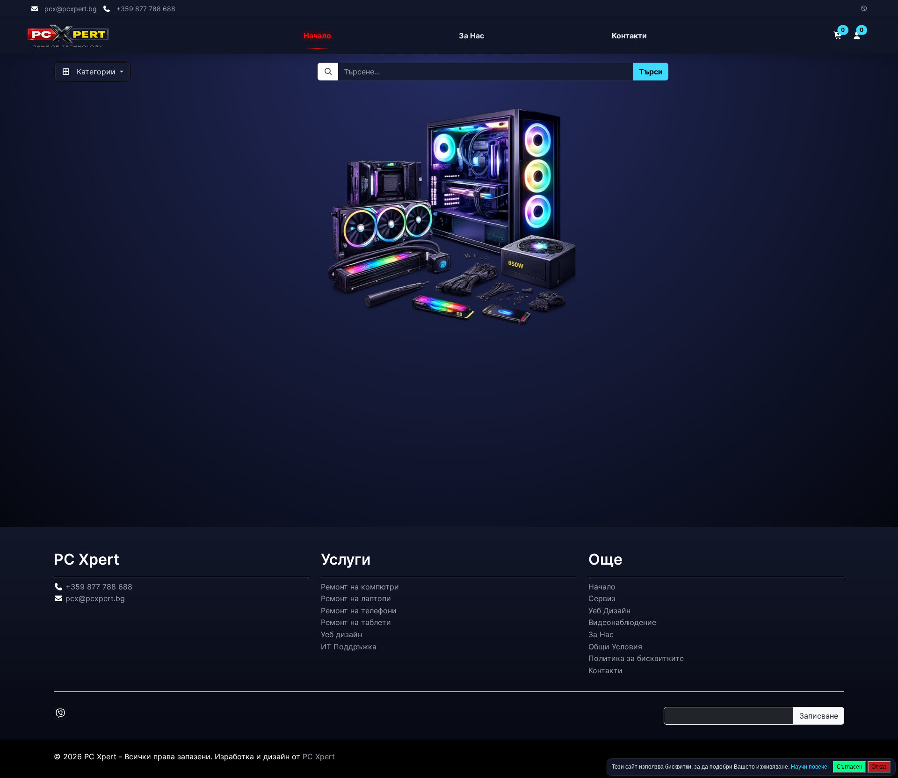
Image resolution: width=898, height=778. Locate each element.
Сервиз (602, 598)
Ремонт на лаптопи (356, 598)
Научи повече (809, 766)
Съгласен (849, 766)
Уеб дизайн (341, 634)
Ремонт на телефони (359, 610)
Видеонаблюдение (622, 622)
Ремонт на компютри (360, 586)
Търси (651, 71)
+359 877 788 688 (145, 9)
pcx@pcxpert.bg (70, 9)
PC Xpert (319, 756)
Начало (317, 36)
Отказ (879, 766)
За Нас (471, 36)
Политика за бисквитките (636, 658)
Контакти (629, 36)
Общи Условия (615, 646)
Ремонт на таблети (356, 622)
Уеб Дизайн (609, 610)
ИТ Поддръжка (349, 646)
